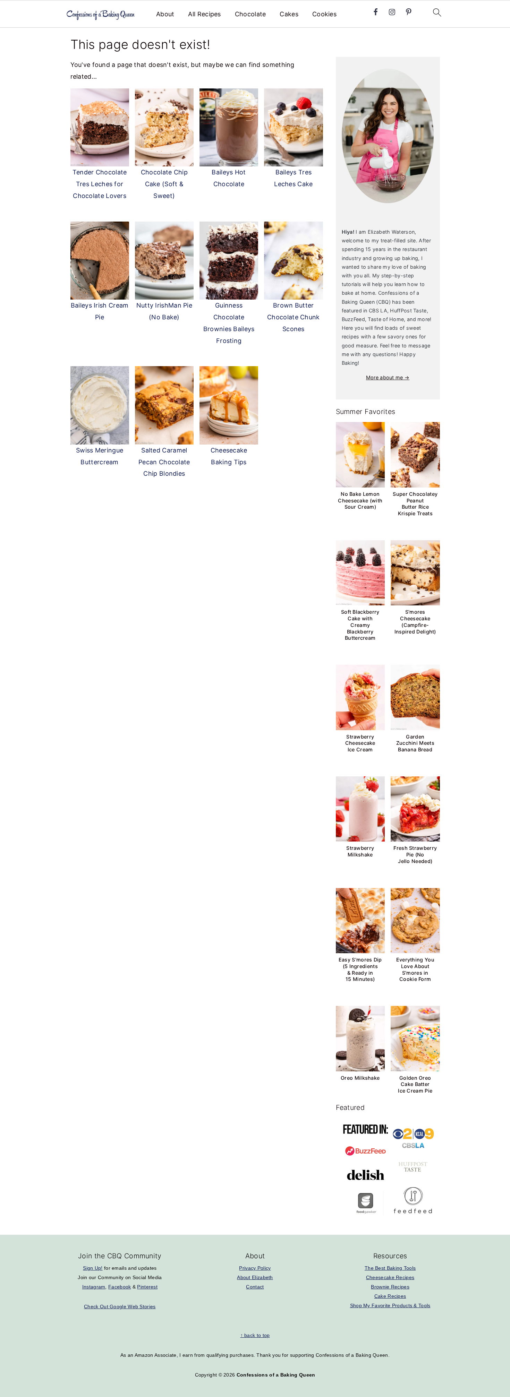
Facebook (119, 1287)
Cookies (324, 14)
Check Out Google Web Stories (119, 1306)
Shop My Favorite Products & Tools (390, 1305)
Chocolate (250, 14)
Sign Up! (92, 1268)
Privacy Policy (255, 1268)
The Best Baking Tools (390, 1268)
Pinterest (147, 1287)
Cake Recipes (390, 1296)
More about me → (388, 377)
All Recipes (204, 14)
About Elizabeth (255, 1277)
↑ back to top (255, 1335)
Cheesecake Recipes (390, 1277)
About (165, 14)
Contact (255, 1287)
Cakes (289, 14)
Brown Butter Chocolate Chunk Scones (293, 317)
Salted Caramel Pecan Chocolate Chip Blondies (164, 462)
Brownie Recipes (390, 1287)
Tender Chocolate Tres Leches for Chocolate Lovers (100, 184)
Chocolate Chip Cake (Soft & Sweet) (164, 184)
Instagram (93, 1287)
